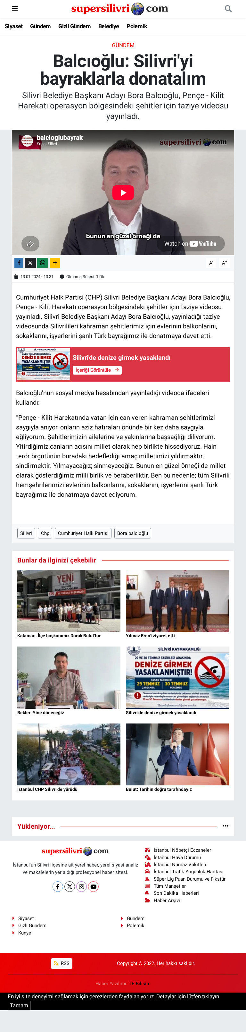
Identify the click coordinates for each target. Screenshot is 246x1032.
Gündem (40, 26)
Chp (45, 533)
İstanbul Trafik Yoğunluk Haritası (189, 872)
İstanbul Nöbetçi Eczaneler (182, 850)
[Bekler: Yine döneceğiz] (68, 677)
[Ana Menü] (15, 8)
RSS (65, 963)
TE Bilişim (140, 983)
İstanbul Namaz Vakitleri (180, 864)
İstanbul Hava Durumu (177, 857)
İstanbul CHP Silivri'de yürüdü (47, 789)
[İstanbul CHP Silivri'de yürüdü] (68, 754)
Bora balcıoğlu (132, 533)
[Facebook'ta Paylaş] (18, 263)
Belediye (108, 26)
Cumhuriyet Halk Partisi (83, 533)
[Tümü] (226, 826)
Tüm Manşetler (170, 886)
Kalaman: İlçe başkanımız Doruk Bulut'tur (59, 635)
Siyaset (14, 26)
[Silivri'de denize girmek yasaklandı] (177, 677)
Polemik (137, 26)
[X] (69, 886)
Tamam (19, 1005)
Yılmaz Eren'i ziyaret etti (150, 635)
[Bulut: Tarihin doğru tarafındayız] (177, 754)
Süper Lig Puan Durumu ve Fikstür (190, 879)
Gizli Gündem (74, 26)
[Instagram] (81, 886)
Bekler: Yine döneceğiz (40, 712)
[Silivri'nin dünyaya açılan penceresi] (120, 8)
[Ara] (228, 9)
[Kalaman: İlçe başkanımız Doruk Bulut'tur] (68, 600)
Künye (24, 933)
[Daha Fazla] (55, 263)
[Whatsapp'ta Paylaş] (42, 263)
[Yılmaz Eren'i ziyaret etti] (177, 600)
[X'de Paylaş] (30, 263)
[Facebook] (58, 886)
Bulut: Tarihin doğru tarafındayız (159, 789)
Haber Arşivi (167, 900)
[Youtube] (93, 886)
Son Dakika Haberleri (176, 893)
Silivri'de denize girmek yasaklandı (161, 712)
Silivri (26, 533)
